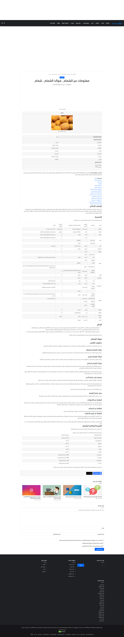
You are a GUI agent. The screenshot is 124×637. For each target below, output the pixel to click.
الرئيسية (107, 23)
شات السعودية (101, 593)
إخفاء (95, 178)
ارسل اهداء (73, 634)
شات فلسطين (101, 586)
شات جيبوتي (101, 615)
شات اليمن (102, 608)
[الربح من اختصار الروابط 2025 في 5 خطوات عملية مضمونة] (52, 490)
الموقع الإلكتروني (56, 534)
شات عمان (102, 605)
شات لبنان (102, 589)
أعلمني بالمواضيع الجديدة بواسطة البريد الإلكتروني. (92, 546)
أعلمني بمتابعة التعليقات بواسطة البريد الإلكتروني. (92, 543)
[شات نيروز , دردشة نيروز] (117, 23)
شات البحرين (101, 601)
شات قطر (102, 600)
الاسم (102, 528)
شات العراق (102, 591)
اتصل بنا (77, 634)
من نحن (35, 634)
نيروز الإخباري (86, 23)
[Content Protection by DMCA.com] (62, 632)
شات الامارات (101, 620)
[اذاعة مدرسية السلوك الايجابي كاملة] (72, 490)
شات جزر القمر (101, 614)
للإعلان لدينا (52, 23)
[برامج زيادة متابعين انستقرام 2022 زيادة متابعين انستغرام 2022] (31, 490)
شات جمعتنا (71, 569)
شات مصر (102, 619)
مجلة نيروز (40, 634)
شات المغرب (101, 596)
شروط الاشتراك (46, 634)
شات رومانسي (71, 576)
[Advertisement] (62, 10)
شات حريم (72, 566)
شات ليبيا (102, 607)
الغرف (102, 23)
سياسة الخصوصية (60, 634)
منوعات (68, 74)
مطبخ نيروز (78, 23)
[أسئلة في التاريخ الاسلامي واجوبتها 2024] (93, 490)
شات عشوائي (71, 573)
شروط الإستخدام (53, 634)
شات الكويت (101, 603)
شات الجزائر (102, 595)
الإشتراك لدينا (67, 634)
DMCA (32, 634)
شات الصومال (101, 612)
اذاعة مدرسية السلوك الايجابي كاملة (73, 496)
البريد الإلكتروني (100, 534)
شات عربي (72, 571)
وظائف (58, 23)
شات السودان (101, 610)
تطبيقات (97, 23)
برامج (92, 23)
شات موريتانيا (101, 617)
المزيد (72, 23)
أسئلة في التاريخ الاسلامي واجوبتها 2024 (93, 496)
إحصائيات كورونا (65, 23)
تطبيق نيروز (82, 634)
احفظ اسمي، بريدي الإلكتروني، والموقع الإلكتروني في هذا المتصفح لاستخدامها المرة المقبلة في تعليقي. (81, 540)
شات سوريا (102, 588)
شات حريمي (71, 564)
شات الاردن (102, 584)
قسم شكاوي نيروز (89, 634)
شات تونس (102, 598)
